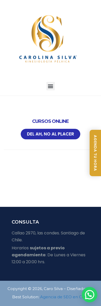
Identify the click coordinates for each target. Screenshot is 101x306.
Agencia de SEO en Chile (64, 296)
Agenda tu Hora (95, 153)
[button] (50, 86)
